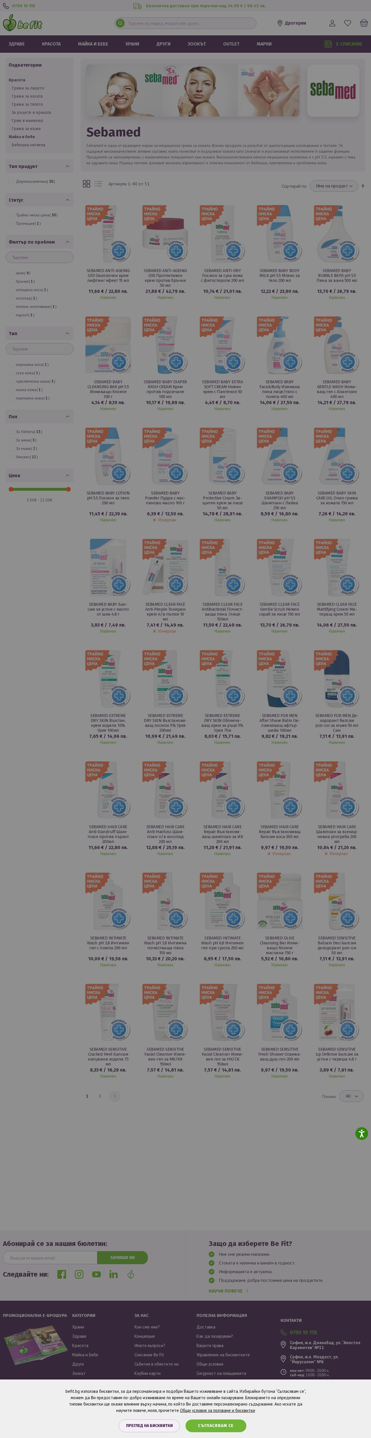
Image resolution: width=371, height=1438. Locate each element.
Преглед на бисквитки (149, 1425)
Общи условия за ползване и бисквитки (217, 1410)
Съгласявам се (216, 1425)
